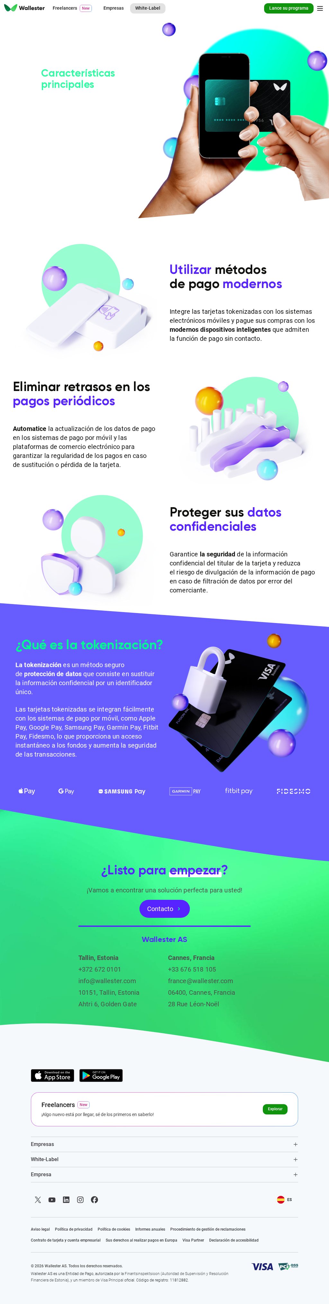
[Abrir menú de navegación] (320, 8)
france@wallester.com (200, 981)
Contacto (160, 909)
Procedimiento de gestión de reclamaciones (207, 1229)
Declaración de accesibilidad (234, 1240)
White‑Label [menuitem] (147, 8)
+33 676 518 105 (192, 969)
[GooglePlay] (101, 1075)
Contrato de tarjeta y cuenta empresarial (66, 1240)
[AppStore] (52, 1075)
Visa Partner (193, 1240)
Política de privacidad (74, 1229)
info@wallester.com (107, 981)
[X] (38, 1200)
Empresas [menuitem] (113, 8)
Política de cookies (114, 1229)
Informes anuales (150, 1229)
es (289, 1199)
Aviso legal (40, 1229)
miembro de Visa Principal (101, 1280)
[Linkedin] (66, 1200)
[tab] (164, 1144)
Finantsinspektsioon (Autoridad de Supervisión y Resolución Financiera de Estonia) (129, 1276)
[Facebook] (94, 1200)
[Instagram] (80, 1200)
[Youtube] (52, 1200)
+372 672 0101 (99, 969)
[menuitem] (24, 8)
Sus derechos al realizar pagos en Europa (141, 1240)
